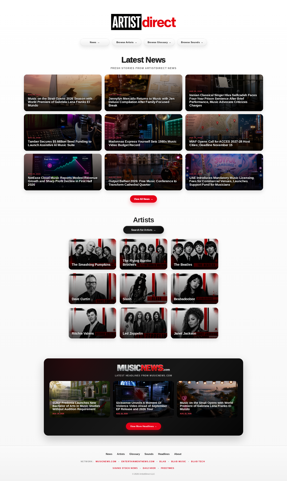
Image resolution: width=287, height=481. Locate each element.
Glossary (134, 454)
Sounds (148, 454)
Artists (121, 454)
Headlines (164, 454)
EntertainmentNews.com (137, 461)
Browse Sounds (192, 42)
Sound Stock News (125, 468)
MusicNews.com (106, 461)
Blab (162, 461)
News (95, 42)
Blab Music (178, 461)
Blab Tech (198, 461)
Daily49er (149, 468)
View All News (143, 199)
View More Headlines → (143, 426)
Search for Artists (143, 229)
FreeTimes (167, 468)
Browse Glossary (159, 42)
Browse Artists (126, 42)
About (177, 454)
